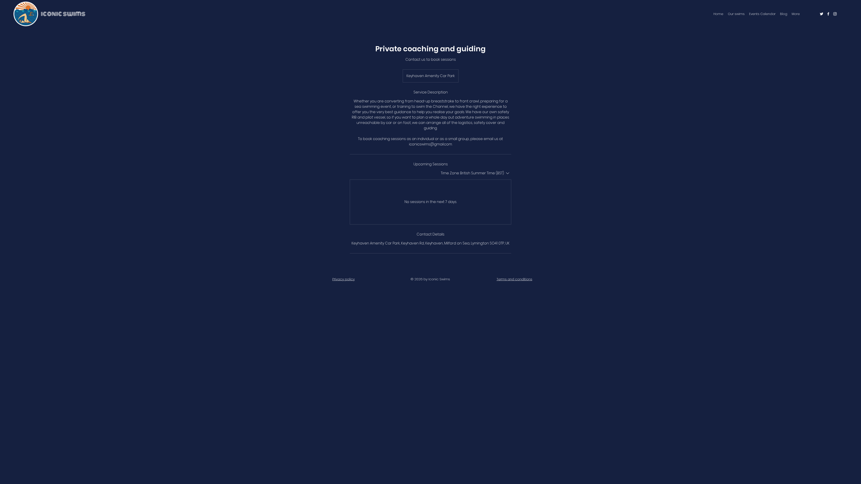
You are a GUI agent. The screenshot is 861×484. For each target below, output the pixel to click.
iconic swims (63, 13)
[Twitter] (821, 14)
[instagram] (835, 14)
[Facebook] (828, 14)
